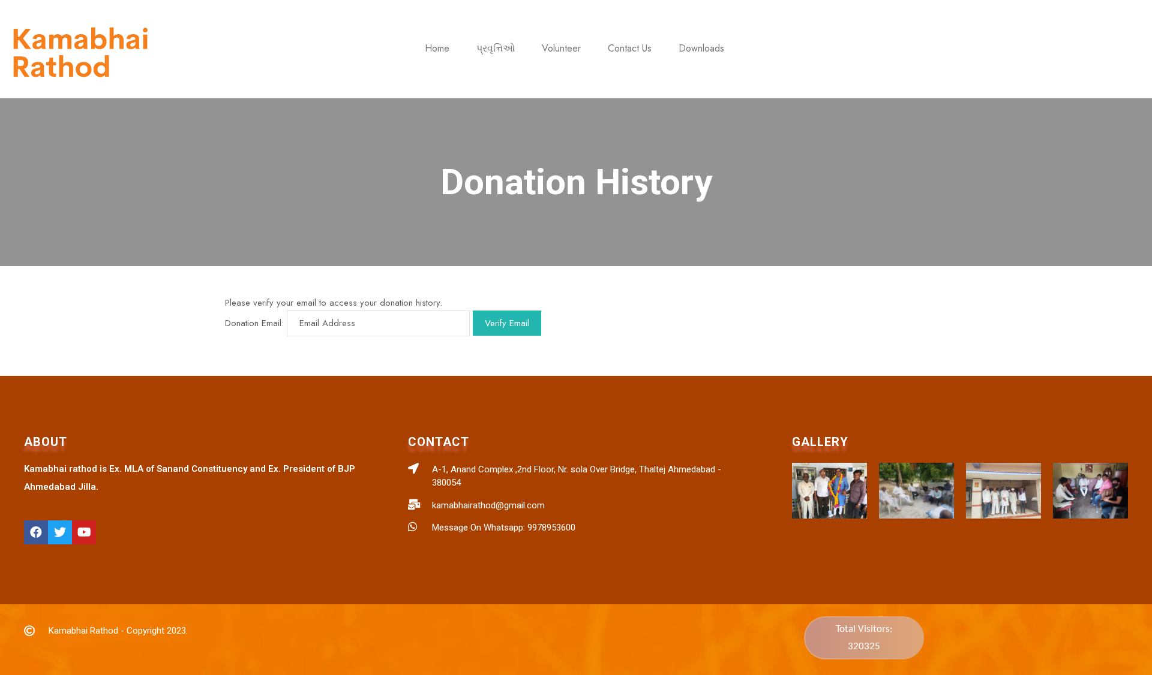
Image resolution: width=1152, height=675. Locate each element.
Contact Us (630, 48)
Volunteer (561, 48)
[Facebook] (36, 532)
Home (437, 48)
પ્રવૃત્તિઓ (495, 48)
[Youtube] (84, 532)
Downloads (701, 48)
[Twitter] (60, 532)
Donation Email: (254, 323)
